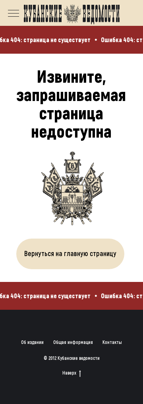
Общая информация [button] (73, 342)
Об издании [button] (32, 342)
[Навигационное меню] (13, 14)
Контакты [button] (112, 342)
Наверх (69, 372)
